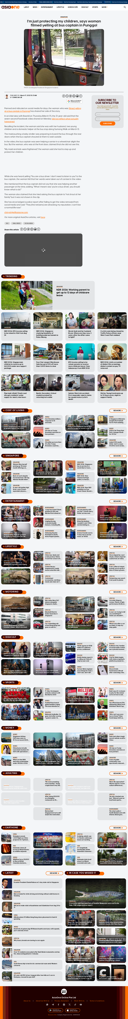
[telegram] (70, 96)
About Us (27, 1001)
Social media (29, 223)
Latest (26, 7)
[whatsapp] (74, 96)
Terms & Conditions (97, 1001)
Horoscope (73, 7)
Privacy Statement (62, 1001)
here (43, 217)
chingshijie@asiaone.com (16, 212)
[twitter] (67, 96)
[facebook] (63, 96)
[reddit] (77, 96)
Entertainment (47, 7)
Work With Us (79, 1001)
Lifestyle (60, 7)
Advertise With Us (42, 1001)
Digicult (85, 7)
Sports (95, 7)
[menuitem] (26, 7)
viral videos (16, 223)
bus (7, 223)
